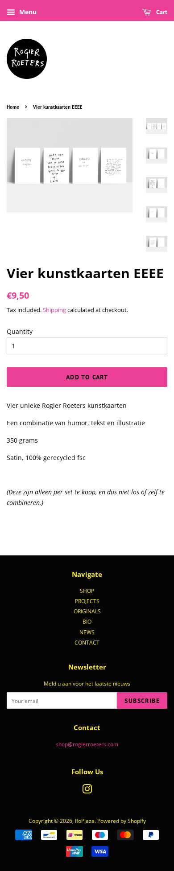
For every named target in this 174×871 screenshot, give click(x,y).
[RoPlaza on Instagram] (87, 790)
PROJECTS (87, 600)
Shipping (54, 310)
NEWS (87, 632)
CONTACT (87, 642)
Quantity (20, 331)
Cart (160, 12)
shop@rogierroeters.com (87, 744)
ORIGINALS (87, 611)
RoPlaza (85, 820)
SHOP (87, 590)
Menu (27, 12)
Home (13, 107)
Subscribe (142, 701)
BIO (87, 621)
